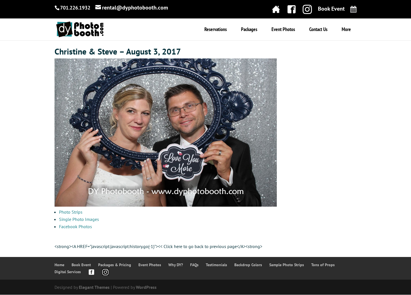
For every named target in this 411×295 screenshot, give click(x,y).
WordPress (146, 287)
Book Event (81, 264)
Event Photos (283, 29)
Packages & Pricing (114, 264)
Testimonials (216, 264)
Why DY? (175, 264)
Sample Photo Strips (286, 264)
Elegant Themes (94, 287)
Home (59, 264)
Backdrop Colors (248, 264)
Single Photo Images (79, 219)
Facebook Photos (75, 226)
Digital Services (68, 271)
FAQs (194, 264)
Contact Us (318, 29)
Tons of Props (323, 264)
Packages (249, 29)
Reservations (215, 29)
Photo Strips (70, 212)
